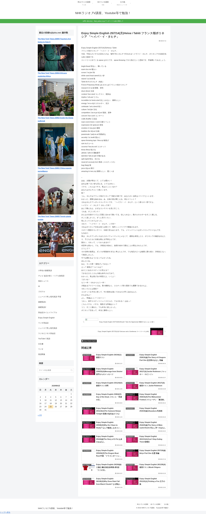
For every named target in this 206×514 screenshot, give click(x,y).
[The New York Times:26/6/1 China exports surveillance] (56, 194)
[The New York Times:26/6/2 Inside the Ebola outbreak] (56, 144)
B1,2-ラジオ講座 (142, 504)
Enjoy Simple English (90, 341)
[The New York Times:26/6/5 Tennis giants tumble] (56, 239)
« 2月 (40, 415)
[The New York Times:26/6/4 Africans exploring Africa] (56, 97)
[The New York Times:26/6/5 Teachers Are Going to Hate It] (56, 57)
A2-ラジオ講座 (155, 504)
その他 (166, 504)
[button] (71, 370)
